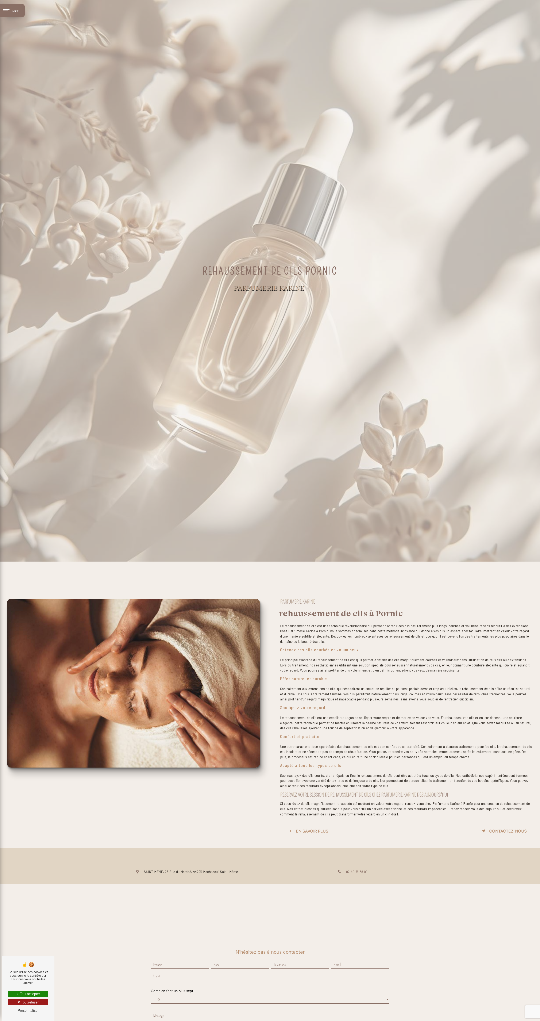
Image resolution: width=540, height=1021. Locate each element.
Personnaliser (28, 1010)
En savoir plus (312, 831)
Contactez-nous (508, 831)
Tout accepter (29, 994)
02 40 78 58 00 (357, 871)
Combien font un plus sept (172, 991)
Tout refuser (29, 1002)
